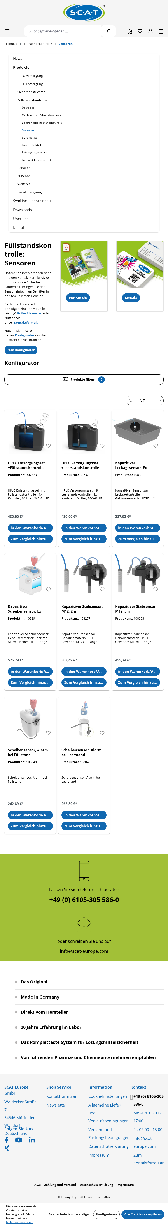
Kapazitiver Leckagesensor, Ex (131, 465)
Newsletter (56, 1105)
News (17, 58)
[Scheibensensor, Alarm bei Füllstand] (30, 719)
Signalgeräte (29, 137)
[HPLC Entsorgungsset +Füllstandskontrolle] (30, 432)
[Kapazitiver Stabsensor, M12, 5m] (138, 575)
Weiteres (24, 184)
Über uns (20, 218)
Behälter (24, 168)
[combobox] (62, 31)
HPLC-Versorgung (30, 76)
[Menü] (7, 29)
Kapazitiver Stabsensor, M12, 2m (82, 609)
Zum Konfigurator (21, 350)
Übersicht (28, 108)
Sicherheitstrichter (31, 92)
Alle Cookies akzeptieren (143, 1214)
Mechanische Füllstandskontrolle (42, 115)
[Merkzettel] (140, 31)
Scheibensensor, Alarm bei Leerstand (81, 752)
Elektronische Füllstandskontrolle (42, 122)
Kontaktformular (61, 1096)
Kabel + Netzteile (32, 145)
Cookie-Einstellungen (107, 1096)
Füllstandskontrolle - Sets (37, 160)
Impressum (98, 1155)
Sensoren (28, 130)
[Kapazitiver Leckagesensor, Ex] (138, 432)
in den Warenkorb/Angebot (32, 528)
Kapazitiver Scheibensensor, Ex (24, 609)
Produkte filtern (86, 379)
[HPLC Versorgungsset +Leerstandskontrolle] (84, 432)
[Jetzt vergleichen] (130, 31)
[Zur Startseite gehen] (84, 13)
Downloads (22, 209)
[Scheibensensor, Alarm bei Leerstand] (84, 719)
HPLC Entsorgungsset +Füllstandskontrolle (26, 465)
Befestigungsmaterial (35, 152)
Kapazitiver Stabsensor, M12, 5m (136, 609)
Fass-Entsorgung (30, 192)
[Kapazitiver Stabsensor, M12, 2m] (84, 575)
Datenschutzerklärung (108, 1146)
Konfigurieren (106, 1214)
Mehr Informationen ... (19, 1222)
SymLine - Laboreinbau (32, 200)
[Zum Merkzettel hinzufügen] (48, 445)
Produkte (21, 67)
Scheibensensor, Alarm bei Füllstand (28, 752)
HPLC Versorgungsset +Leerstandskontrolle (80, 465)
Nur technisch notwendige (69, 1214)
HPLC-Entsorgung (30, 84)
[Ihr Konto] (150, 31)
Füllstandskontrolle (32, 100)
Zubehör (24, 176)
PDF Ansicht (78, 297)
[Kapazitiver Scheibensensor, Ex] (30, 575)
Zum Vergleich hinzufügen (32, 539)
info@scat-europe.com (84, 951)
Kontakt (19, 227)
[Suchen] (108, 31)
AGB (37, 1185)
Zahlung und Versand (60, 1185)
